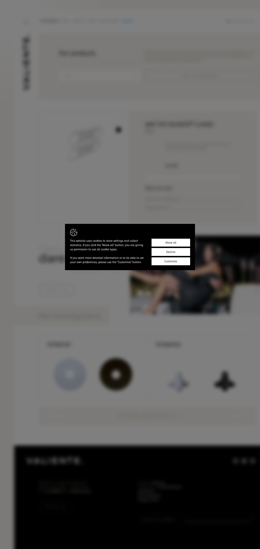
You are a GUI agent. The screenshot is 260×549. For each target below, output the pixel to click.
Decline (170, 251)
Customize (170, 261)
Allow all (170, 242)
